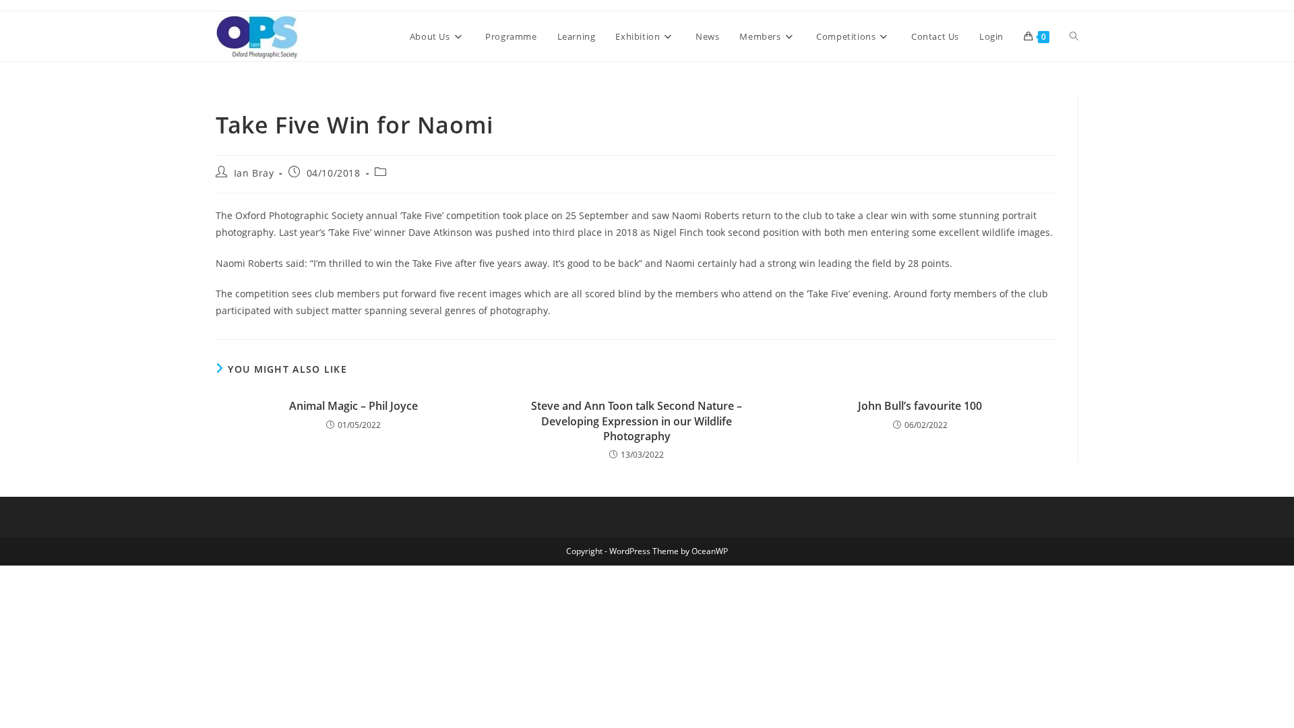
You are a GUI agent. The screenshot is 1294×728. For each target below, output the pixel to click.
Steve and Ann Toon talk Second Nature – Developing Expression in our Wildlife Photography (636, 421)
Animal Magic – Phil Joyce (353, 405)
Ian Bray (254, 172)
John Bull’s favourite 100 (920, 405)
